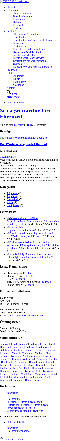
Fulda (27, 368)
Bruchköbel (49, 344)
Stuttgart (38, 377)
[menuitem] (33, 7)
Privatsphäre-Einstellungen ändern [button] (25, 401)
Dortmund (17, 380)
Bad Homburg (20, 344)
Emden (40, 365)
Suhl (47, 377)
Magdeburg (27, 374)
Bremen (4, 365)
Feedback (28, 273)
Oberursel (47, 356)
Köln (38, 371)
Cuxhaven (15, 365)
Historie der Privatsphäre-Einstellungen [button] (27, 404)
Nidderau (16, 356)
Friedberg (29, 347)
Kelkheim (38, 350)
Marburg (39, 353)
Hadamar (37, 368)
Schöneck (5, 359)
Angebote (12, 196)
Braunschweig (45, 362)
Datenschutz (13, 398)
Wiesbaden (41, 359)
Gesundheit (13, 199)
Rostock (4, 377)
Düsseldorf (28, 365)
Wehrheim (28, 359)
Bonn (28, 380)
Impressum (12, 392)
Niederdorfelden (31, 356)
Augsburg (54, 359)
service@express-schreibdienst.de (26, 315)
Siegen (29, 377)
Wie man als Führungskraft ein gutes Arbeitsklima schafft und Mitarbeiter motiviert (33, 247)
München (40, 374)
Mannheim (27, 353)
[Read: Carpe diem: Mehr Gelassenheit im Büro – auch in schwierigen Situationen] (22, 218)
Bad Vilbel (35, 344)
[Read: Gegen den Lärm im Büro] (15, 227)
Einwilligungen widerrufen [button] (21, 407)
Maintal (16, 353)
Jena (14, 371)
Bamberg (22, 362)
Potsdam (51, 374)
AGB (9, 395)
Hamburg (49, 368)
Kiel (21, 371)
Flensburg (51, 365)
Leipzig (4, 374)
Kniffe (10, 202)
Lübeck (37, 380)
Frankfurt (17, 347)
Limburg (14, 374)
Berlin (32, 362)
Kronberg (5, 353)
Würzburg (5, 380)
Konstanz (48, 371)
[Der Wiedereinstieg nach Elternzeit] (23, 137)
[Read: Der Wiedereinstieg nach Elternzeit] (30, 233)
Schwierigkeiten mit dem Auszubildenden (28, 257)
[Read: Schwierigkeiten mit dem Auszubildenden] (30, 254)
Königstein (50, 350)
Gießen (18, 350)
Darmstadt (5, 347)
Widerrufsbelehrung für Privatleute (25, 410)
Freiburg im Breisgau (11, 368)
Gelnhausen (6, 350)
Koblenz (29, 371)
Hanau (27, 350)
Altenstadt (5, 344)
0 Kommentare (8, 156)
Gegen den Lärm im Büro (20, 230)
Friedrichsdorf (43, 347)
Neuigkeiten (13, 205)
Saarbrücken (17, 377)
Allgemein (12, 193)
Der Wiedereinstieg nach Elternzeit (23, 144)
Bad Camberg (8, 362)
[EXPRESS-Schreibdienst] (14, 1)
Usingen (16, 359)
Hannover (5, 371)
